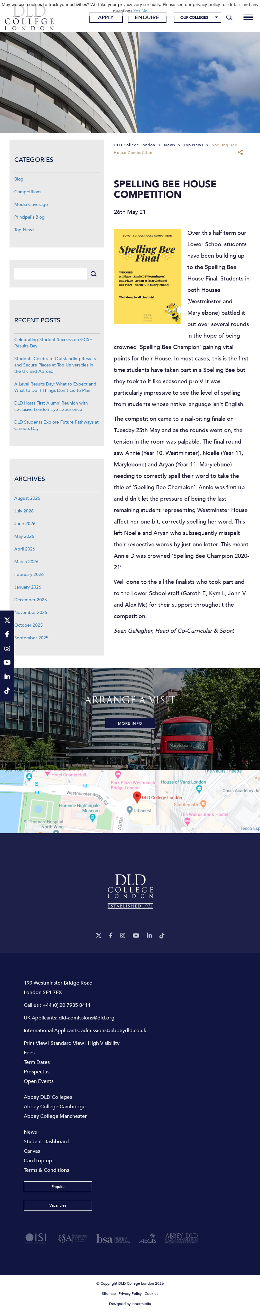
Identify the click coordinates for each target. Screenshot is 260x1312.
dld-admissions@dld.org (86, 1017)
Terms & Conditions (46, 1170)
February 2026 (29, 574)
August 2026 (27, 498)
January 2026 (27, 587)
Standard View (67, 1043)
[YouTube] (136, 936)
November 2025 (30, 613)
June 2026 (25, 524)
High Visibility (104, 1043)
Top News (24, 230)
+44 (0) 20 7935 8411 (66, 1005)
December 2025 (30, 600)
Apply (106, 17)
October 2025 (28, 625)
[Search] (229, 17)
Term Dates (37, 1062)
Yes (136, 11)
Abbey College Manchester (55, 1116)
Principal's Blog (29, 217)
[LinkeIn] (149, 936)
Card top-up (38, 1160)
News (30, 1132)
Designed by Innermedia (130, 1303)
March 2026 (26, 562)
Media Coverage (31, 204)
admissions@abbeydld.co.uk (113, 1030)
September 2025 (31, 638)
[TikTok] (162, 936)
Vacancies (57, 1205)
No (144, 11)
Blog (18, 179)
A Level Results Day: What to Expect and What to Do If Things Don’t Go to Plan (55, 387)
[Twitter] (99, 936)
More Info (130, 723)
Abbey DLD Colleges (48, 1097)
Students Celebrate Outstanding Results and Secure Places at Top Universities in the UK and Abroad (55, 365)
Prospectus (36, 1071)
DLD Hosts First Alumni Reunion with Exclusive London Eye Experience (51, 406)
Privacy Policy (130, 1293)
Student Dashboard (46, 1141)
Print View (35, 1043)
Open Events (39, 1081)
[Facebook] (111, 936)
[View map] (130, 801)
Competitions (27, 192)
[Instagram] (122, 936)
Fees (29, 1052)
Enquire (147, 17)
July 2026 (24, 511)
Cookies (151, 1293)
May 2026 (24, 536)
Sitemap (109, 1293)
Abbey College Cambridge (55, 1106)
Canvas (32, 1151)
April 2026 (24, 549)
